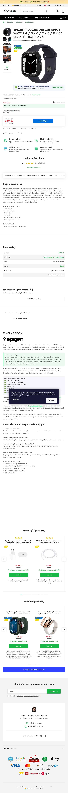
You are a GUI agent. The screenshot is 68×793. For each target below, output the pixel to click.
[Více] (63, 17)
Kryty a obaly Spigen (12, 380)
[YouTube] (44, 736)
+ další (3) (7, 69)
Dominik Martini (39, 788)
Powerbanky (10, 386)
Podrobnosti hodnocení (36, 40)
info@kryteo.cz (36, 723)
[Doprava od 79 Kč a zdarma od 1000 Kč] (34, 773)
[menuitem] (10, 17)
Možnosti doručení (60, 102)
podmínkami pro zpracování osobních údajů (28, 696)
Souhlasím (51, 400)
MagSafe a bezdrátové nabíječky (16, 384)
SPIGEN (35, 128)
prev (4, 559)
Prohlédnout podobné (43, 121)
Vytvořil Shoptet (30, 788)
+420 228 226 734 (58, 11)
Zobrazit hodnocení (34, 168)
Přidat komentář (20, 319)
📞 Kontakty (6, 5)
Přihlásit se (53, 691)
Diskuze (43, 175)
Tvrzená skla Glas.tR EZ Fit (14, 382)
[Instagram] (40, 736)
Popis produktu (9, 175)
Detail (18, 575)
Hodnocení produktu (31, 175)
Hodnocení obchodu (34, 158)
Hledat (46, 11)
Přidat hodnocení (34, 299)
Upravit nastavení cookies (47, 787)
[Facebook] (36, 736)
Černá (62, 266)
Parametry (19, 175)
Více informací (36, 95)
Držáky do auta (11, 388)
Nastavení (16, 399)
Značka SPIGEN (53, 175)
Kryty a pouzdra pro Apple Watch (54, 257)
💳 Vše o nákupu (16, 5)
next (64, 559)
